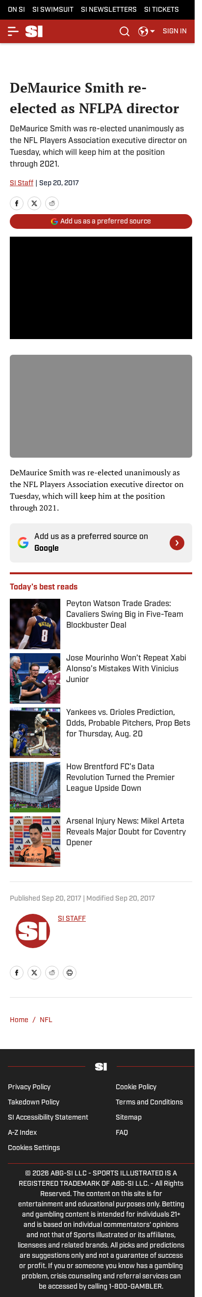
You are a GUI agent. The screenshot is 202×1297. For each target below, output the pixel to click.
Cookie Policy (136, 1087)
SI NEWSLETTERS (109, 10)
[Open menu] (14, 31)
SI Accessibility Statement (48, 1118)
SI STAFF (72, 919)
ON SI (16, 10)
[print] (69, 972)
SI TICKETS (161, 10)
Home (19, 1020)
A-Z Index (22, 1133)
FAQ (122, 1133)
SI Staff (21, 183)
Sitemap (129, 1118)
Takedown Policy (33, 1102)
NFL (46, 1020)
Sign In (175, 31)
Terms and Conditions (149, 1102)
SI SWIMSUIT (53, 10)
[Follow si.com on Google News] (177, 543)
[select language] (146, 31)
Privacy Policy (29, 1087)
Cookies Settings (34, 1148)
